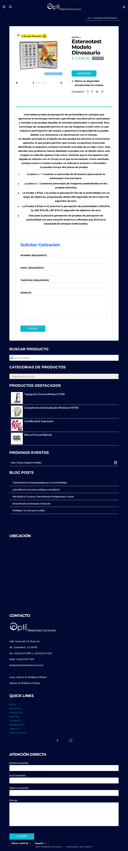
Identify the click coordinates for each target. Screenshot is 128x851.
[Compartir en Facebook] (88, 92)
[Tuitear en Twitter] (97, 92)
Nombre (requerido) (33, 255)
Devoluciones (17, 733)
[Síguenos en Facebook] (57, 740)
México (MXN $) (19, 843)
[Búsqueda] (10, 6)
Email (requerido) (32, 267)
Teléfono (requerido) (34, 280)
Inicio (90, 18)
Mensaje (25, 292)
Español (39, 843)
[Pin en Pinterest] (92, 92)
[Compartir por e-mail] (102, 92)
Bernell (76, 37)
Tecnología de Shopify (79, 847)
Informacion (17, 725)
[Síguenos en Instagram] (70, 740)
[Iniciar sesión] (124, 7)
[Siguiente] (61, 83)
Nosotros (15, 708)
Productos (16, 713)
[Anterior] (17, 83)
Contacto (15, 721)
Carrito (14, 729)
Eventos (14, 717)
